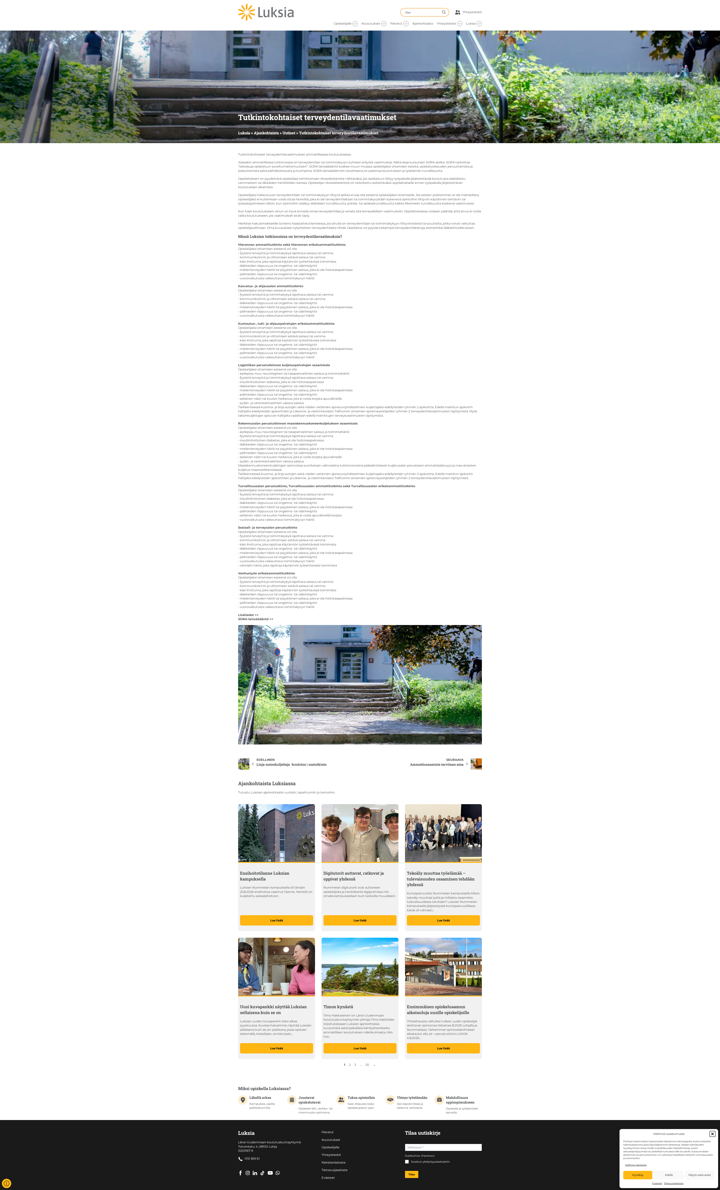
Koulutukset (371, 23)
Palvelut (396, 23)
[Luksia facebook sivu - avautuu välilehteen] (240, 1170)
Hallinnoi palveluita (635, 1165)
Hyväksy (638, 1175)
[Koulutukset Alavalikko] (383, 23)
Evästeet (657, 1183)
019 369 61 (252, 1158)
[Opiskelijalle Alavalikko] (355, 23)
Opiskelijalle (343, 23)
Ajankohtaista (422, 23)
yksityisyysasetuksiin (436, 1161)
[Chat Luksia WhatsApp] (278, 1170)
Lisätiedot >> (248, 615)
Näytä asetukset (699, 1175)
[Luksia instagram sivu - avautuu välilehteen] (248, 1170)
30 (367, 1065)
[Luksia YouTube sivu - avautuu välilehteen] (270, 1170)
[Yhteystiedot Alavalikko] (459, 23)
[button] (712, 1134)
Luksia (471, 23)
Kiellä (669, 1175)
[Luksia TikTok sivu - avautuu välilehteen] (262, 1170)
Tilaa (411, 1174)
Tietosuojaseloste (673, 1183)
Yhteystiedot (472, 12)
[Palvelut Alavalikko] (406, 23)
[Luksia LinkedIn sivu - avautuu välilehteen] (255, 1170)
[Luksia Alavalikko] (479, 23)
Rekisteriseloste (334, 1162)
